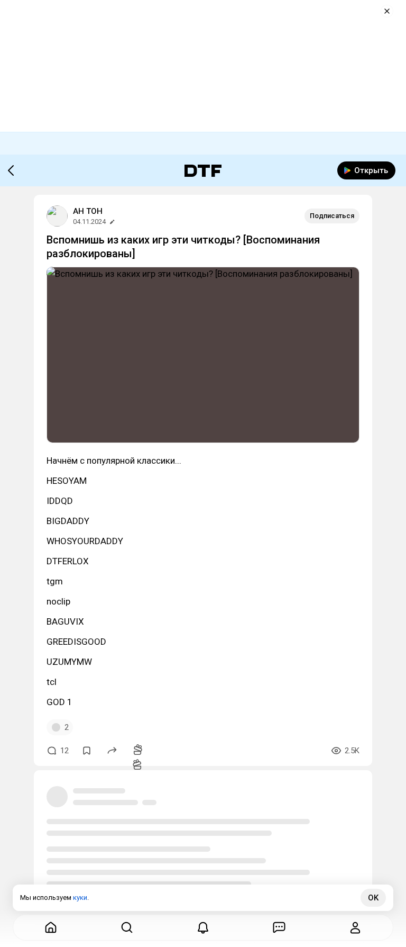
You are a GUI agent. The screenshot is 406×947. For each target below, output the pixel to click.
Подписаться (332, 216)
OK (373, 898)
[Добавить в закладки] (86, 750)
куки (80, 897)
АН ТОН (88, 211)
